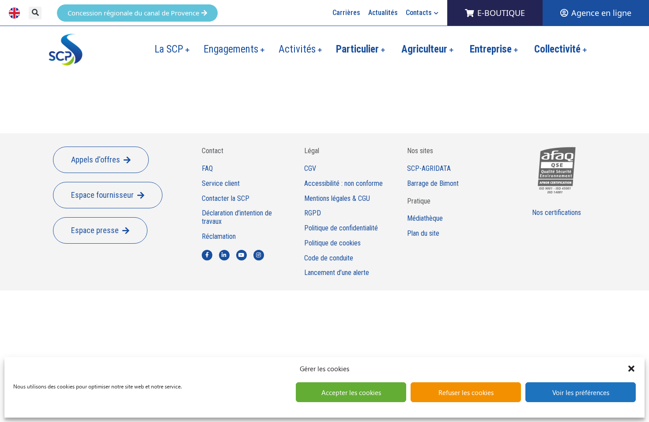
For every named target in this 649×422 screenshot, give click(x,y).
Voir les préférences (580, 392)
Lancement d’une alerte (336, 273)
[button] (631, 368)
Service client (221, 184)
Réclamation (219, 237)
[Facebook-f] (207, 255)
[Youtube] (241, 255)
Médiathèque (425, 218)
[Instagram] (258, 255)
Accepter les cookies (351, 392)
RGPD (312, 213)
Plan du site (423, 233)
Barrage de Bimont (433, 184)
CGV (310, 169)
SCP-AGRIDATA (429, 169)
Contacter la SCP (225, 199)
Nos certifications (556, 212)
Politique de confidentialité (341, 228)
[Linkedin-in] (224, 255)
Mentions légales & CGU (337, 199)
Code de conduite (328, 258)
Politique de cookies (332, 243)
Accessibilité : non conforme (343, 184)
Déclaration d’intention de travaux (237, 217)
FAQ (207, 169)
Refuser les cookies (466, 392)
